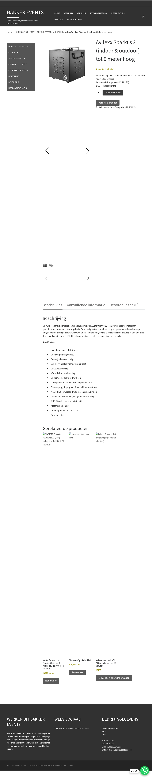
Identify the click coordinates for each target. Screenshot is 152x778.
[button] (87, 150)
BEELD (24, 64)
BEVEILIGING (13, 82)
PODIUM (11, 52)
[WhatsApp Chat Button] (144, 770)
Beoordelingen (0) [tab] (124, 304)
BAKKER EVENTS (22, 765)
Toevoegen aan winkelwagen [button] (114, 678)
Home (9, 32)
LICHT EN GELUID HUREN (24, 32)
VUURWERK (58, 32)
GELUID (22, 46)
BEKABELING (13, 76)
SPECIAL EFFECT (44, 32)
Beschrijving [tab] (52, 304)
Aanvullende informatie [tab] (86, 304)
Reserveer (113, 92)
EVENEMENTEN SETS (17, 70)
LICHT (10, 46)
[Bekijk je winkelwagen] (143, 16)
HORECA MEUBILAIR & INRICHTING (17, 89)
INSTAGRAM (84, 728)
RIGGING (12, 64)
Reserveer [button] (51, 680)
